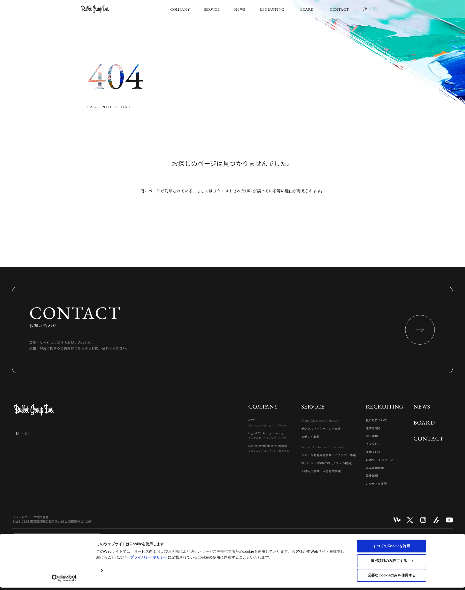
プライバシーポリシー (149, 557)
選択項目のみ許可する (389, 561)
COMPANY (263, 406)
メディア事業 (310, 437)
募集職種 (372, 476)
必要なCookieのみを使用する (392, 575)
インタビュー (375, 444)
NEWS (421, 406)
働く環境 (372, 436)
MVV (267, 422)
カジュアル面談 (376, 484)
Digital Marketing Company (268, 435)
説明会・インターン (379, 460)
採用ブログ (373, 452)
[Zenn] (436, 520)
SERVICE (313, 406)
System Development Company (270, 448)
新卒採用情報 (375, 468)
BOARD (424, 422)
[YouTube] (449, 520)
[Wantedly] (397, 520)
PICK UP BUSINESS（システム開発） (327, 463)
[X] (410, 520)
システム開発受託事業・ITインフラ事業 (328, 455)
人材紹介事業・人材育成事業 (321, 471)
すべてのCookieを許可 (391, 546)
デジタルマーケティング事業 (321, 429)
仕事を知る (373, 428)
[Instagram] (423, 520)
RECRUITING (385, 406)
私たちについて (376, 420)
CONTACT (428, 438)
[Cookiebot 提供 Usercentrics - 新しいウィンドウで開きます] (64, 578)
